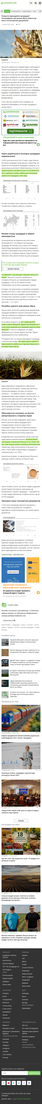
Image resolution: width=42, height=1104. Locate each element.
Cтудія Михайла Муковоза (21, 1099)
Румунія (10, 627)
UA (31, 3)
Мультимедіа (27, 1005)
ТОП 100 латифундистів (11, 967)
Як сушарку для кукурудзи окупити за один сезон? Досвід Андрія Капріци (21, 264)
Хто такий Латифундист (30, 1028)
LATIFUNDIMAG (28, 1045)
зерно (23, 625)
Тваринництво (8, 978)
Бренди (24, 1003)
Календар (25, 993)
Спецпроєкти (15, 11)
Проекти (6, 952)
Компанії (25, 999)
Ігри (34, 11)
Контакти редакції (28, 1037)
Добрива (25, 983)
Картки (5, 1015)
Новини (25, 952)
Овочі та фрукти (27, 977)
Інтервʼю (6, 993)
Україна (25, 955)
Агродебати (7, 1012)
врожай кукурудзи (27, 627)
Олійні (24, 964)
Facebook (6, 1039)
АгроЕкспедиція (8, 963)
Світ (23, 958)
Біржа (24, 1042)
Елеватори (25, 971)
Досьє (24, 996)
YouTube (5, 1042)
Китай (17, 627)
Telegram (6, 1045)
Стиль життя (7, 1009)
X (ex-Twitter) (7, 1054)
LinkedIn (5, 1051)
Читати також (13, 269)
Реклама (6, 1022)
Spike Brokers (6, 625)
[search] (36, 3)
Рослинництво (8, 975)
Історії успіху (7, 1006)
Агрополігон (7, 960)
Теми (5, 972)
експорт (30, 625)
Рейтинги (6, 1003)
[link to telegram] (4, 1083)
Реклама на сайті (8, 1028)
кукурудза (16, 625)
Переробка (26, 980)
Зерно (24, 961)
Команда (25, 1040)
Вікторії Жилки (7, 98)
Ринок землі (7, 984)
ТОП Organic (7, 970)
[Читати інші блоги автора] (10, 607)
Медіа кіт (6, 1025)
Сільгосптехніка (27, 968)
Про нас (25, 1025)
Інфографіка (27, 11)
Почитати (7, 990)
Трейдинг (6, 981)
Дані (24, 990)
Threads (5, 1058)
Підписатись (34, 1073)
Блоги (7, 11)
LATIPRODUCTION (28, 1047)
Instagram (6, 1048)
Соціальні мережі (10, 1036)
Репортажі (14, 808)
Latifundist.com (29, 1022)
